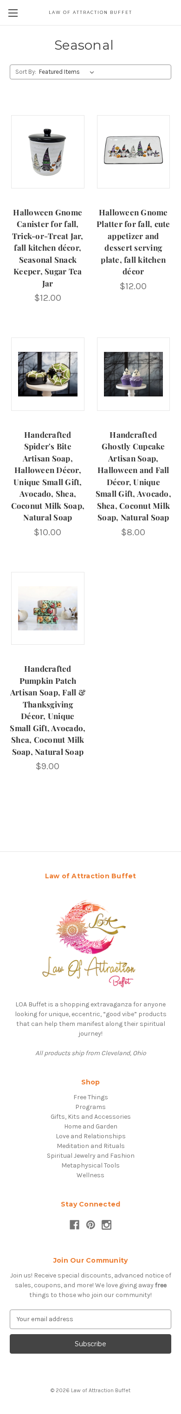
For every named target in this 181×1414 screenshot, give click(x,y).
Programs (90, 1107)
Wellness (90, 1175)
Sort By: (25, 71)
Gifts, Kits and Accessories (91, 1117)
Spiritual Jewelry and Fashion (91, 1156)
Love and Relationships (91, 1136)
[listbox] (68, 72)
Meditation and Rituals (91, 1146)
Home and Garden (90, 1126)
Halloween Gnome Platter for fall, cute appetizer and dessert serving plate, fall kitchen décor (133, 242)
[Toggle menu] (13, 13)
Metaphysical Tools (90, 1165)
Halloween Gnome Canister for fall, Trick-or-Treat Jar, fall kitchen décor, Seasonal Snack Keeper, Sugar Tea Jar (48, 247)
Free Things (90, 1097)
